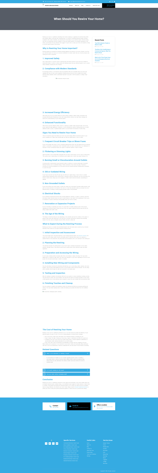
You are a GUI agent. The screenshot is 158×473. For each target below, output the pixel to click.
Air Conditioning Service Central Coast (71, 447)
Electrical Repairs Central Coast (70, 453)
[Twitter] (110, 2)
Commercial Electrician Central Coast (71, 443)
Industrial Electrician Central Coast (71, 461)
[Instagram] (112, 2)
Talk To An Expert (111, 5)
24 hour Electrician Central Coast (70, 449)
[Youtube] (114, 2)
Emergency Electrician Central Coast (71, 455)
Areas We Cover (96, 5)
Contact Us (88, 5)
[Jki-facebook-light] (108, 2)
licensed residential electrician (81, 387)
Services (71, 5)
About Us (77, 5)
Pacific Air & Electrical (52, 5)
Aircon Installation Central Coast (70, 445)
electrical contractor (82, 235)
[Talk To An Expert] (104, 5)
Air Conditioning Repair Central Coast (71, 457)
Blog (82, 5)
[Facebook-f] (46, 443)
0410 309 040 (109, 6)
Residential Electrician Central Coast (71, 459)
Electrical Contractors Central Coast (71, 451)
